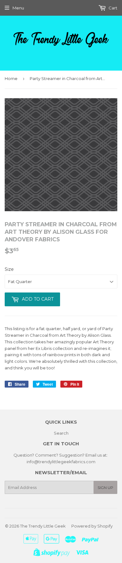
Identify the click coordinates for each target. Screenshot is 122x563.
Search (61, 433)
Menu (18, 7)
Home (11, 78)
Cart (112, 7)
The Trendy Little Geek (43, 525)
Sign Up (105, 487)
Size (9, 269)
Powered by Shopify (92, 525)
